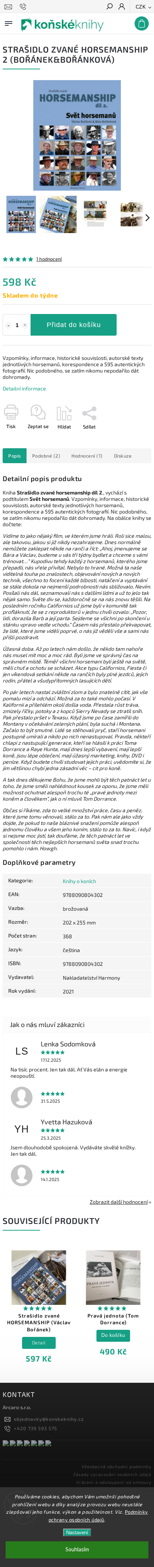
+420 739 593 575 (35, 1428)
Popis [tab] (14, 456)
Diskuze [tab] (123, 456)
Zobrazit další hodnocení (119, 1202)
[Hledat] (109, 7)
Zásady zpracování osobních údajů (112, 1474)
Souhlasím (77, 1550)
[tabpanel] (39, 1308)
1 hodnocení (49, 259)
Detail (39, 1342)
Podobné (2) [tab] (46, 456)
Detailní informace (24, 388)
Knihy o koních (79, 881)
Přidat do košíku (74, 325)
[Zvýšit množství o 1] (25, 325)
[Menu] (8, 22)
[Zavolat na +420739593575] (24, 6)
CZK (141, 7)
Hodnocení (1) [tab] (87, 456)
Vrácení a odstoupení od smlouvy (113, 1482)
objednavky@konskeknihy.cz (49, 1419)
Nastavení (77, 1532)
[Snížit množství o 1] (8, 325)
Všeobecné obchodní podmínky (116, 1466)
